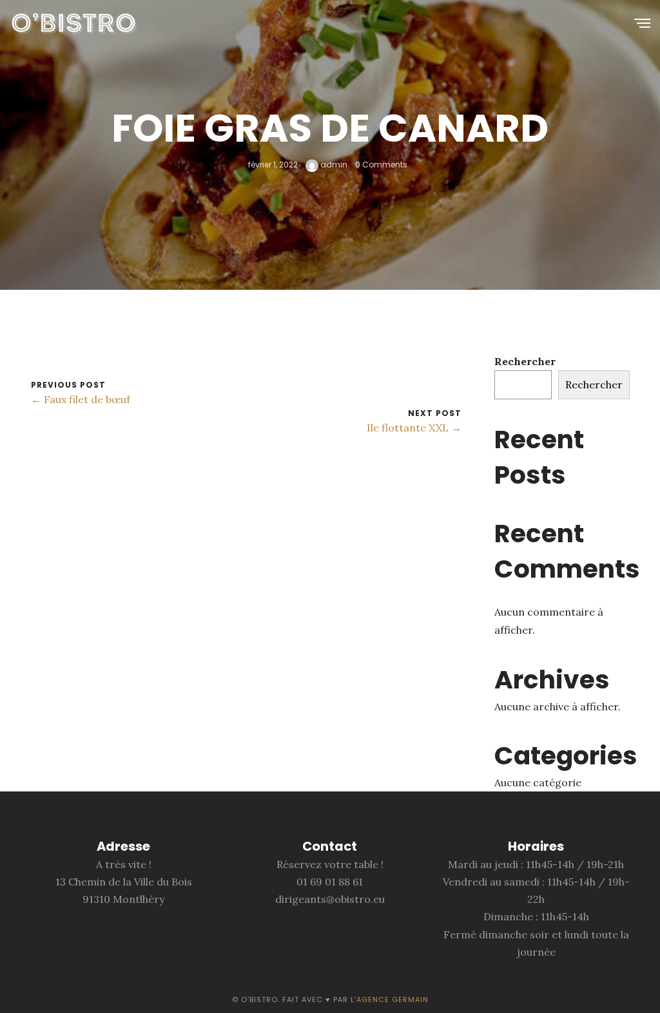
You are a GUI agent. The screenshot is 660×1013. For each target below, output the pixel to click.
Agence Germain (392, 999)
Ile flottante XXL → (414, 427)
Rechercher (525, 361)
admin (332, 165)
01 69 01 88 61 (329, 881)
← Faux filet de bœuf (80, 399)
